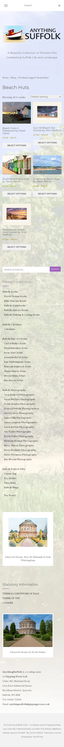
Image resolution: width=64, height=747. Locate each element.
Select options (16, 145)
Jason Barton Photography (19, 426)
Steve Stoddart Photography (20, 450)
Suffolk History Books (16, 310)
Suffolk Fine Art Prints (14, 338)
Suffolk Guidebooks (15, 305)
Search (55, 269)
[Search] (59, 5)
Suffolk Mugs (11, 487)
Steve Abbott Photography (19, 445)
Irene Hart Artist (13, 352)
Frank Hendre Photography (19, 403)
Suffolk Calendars (12, 324)
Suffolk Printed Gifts (13, 469)
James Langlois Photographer (20, 422)
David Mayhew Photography (19, 399)
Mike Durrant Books (15, 300)
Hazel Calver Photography (18, 413)
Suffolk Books (10, 291)
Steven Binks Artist (14, 375)
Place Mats (10, 482)
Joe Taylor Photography (17, 431)
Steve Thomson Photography (20, 454)
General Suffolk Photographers (21, 408)
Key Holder (10, 478)
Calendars (9, 329)
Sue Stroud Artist (13, 380)
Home (5, 77)
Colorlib (57, 733)
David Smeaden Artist (16, 348)
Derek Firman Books (15, 296)
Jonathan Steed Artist (16, 357)
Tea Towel (9, 495)
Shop (13, 77)
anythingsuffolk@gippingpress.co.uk (30, 704)
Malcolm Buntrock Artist (17, 366)
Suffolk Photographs (14, 390)
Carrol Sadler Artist (15, 343)
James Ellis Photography (17, 417)
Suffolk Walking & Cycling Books (22, 314)
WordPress (38, 736)
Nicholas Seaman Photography (21, 440)
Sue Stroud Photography (18, 459)
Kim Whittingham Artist (17, 361)
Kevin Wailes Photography (18, 436)
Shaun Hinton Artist (15, 371)
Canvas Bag (10, 473)
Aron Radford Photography (19, 394)
